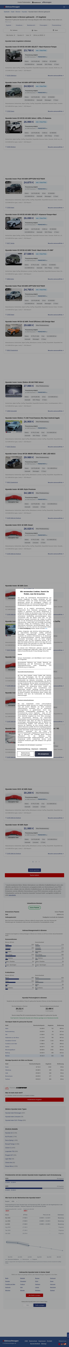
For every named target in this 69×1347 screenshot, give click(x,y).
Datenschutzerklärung (23, 749)
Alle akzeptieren (43, 754)
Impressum (34, 749)
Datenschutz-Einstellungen (25, 754)
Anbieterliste (43, 749)
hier (46, 628)
